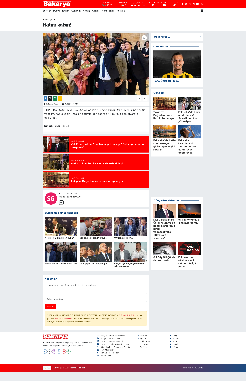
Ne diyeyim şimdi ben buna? (59, 238)
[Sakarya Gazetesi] (51, 198)
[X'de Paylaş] (50, 98)
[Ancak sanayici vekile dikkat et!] (61, 252)
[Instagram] (54, 351)
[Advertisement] (177, 177)
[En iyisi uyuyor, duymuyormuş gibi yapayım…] (130, 252)
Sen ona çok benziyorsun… (93, 238)
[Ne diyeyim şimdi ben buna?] (61, 226)
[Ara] (202, 4)
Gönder (50, 306)
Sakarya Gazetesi (53, 104)
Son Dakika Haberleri (110, 353)
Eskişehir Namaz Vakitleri (112, 341)
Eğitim (65, 11)
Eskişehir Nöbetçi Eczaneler (113, 336)
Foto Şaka (49, 20)
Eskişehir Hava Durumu (110, 339)
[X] (49, 351)
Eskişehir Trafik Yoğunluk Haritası (115, 344)
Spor (175, 341)
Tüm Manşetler (107, 350)
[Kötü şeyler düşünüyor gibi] (96, 252)
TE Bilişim (199, 368)
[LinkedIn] (59, 351)
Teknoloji (144, 344)
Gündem (76, 11)
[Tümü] (200, 37)
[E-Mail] (61, 202)
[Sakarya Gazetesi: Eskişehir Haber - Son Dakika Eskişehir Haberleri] (57, 4)
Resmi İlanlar (107, 11)
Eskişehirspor (146, 341)
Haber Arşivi (106, 356)
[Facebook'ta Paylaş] (45, 98)
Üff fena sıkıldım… (123, 238)
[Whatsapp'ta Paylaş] (55, 98)
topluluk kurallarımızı (64, 319)
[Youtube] (64, 351)
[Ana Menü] (202, 11)
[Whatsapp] (68, 351)
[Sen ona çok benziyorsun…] (96, 226)
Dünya (56, 11)
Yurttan (47, 11)
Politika (120, 11)
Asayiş (86, 11)
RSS (48, 368)
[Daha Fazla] (60, 98)
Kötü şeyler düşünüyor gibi (93, 264)
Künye (175, 347)
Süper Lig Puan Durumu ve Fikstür (115, 347)
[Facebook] (45, 351)
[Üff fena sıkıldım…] (130, 226)
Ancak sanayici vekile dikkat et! (61, 264)
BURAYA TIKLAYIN (127, 315)
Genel (95, 11)
